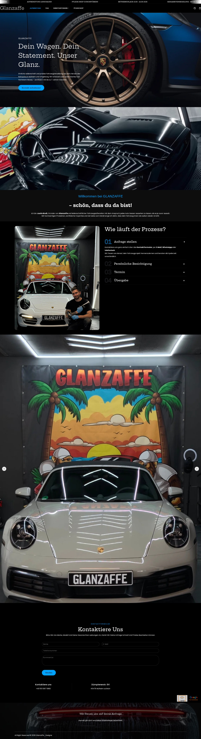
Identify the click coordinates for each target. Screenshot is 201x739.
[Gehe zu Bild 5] (104, 605)
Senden (48, 673)
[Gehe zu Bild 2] (98, 605)
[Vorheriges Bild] (4, 469)
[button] (200, 8)
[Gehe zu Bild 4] (102, 605)
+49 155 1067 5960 (43, 688)
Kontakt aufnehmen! (31, 88)
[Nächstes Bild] (197, 469)
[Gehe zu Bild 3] (100, 605)
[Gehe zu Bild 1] (96, 605)
